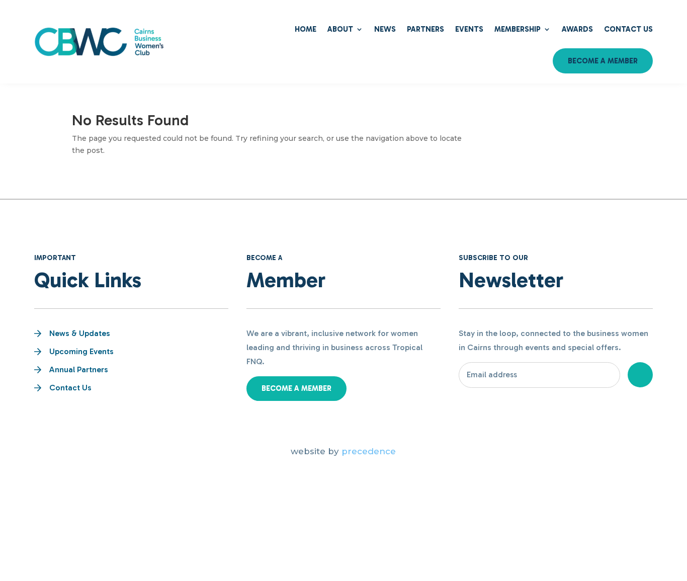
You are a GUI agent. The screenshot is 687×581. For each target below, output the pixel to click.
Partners (425, 29)
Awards (577, 29)
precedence (368, 451)
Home (305, 29)
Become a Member (603, 60)
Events (469, 29)
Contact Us (628, 29)
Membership (517, 29)
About (340, 29)
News (385, 29)
